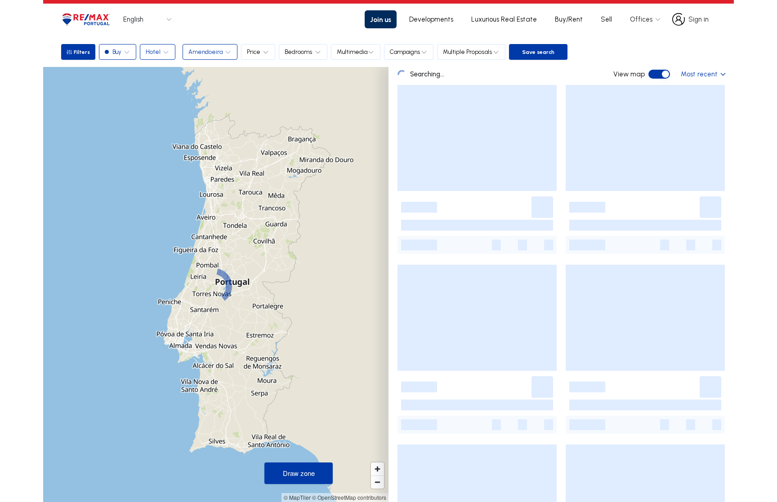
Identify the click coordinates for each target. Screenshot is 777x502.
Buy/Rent (569, 19)
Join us (380, 19)
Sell (606, 19)
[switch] (659, 74)
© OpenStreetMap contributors (349, 497)
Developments (431, 19)
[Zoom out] (377, 482)
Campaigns (405, 51)
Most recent (699, 74)
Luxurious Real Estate (504, 19)
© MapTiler (297, 497)
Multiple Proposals (467, 51)
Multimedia (352, 51)
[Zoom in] (377, 468)
